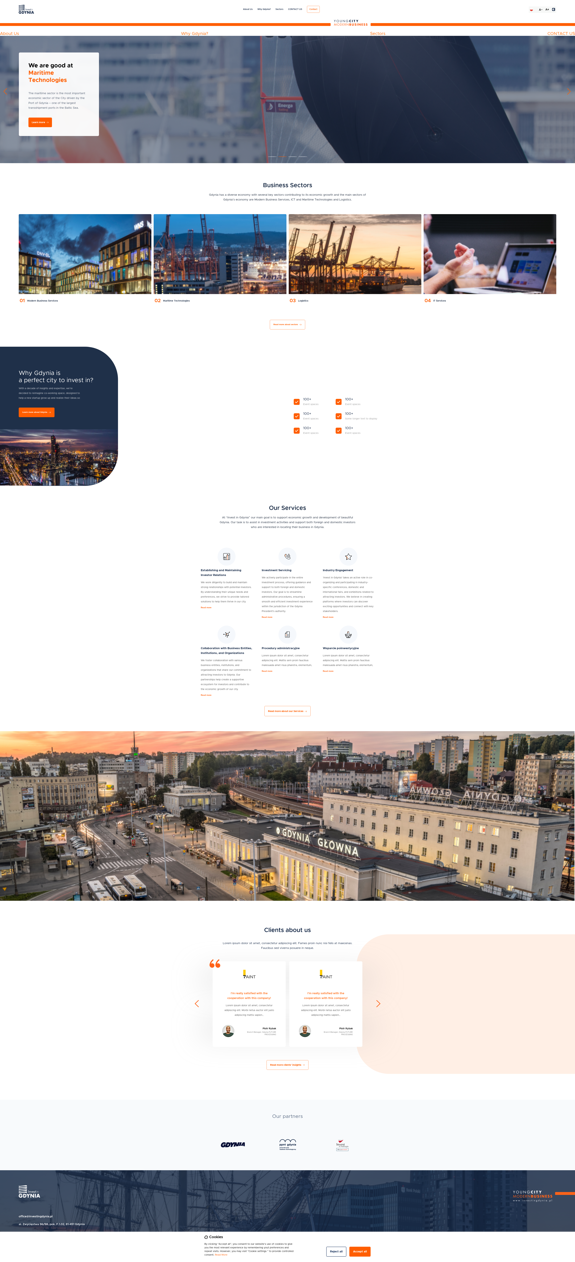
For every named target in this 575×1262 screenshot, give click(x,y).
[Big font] (547, 9)
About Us (248, 9)
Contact (313, 9)
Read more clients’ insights (285, 1065)
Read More (221, 1255)
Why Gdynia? (264, 9)
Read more (206, 608)
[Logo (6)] (342, 1144)
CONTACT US (295, 9)
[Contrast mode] (553, 9)
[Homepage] (29, 1191)
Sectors (279, 9)
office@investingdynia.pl (36, 1216)
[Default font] (540, 10)
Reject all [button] (336, 1251)
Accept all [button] (360, 1251)
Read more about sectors (285, 325)
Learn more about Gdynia (34, 412)
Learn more (548, 114)
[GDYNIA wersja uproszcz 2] (232, 1145)
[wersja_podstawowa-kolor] (287, 1145)
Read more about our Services (285, 711)
